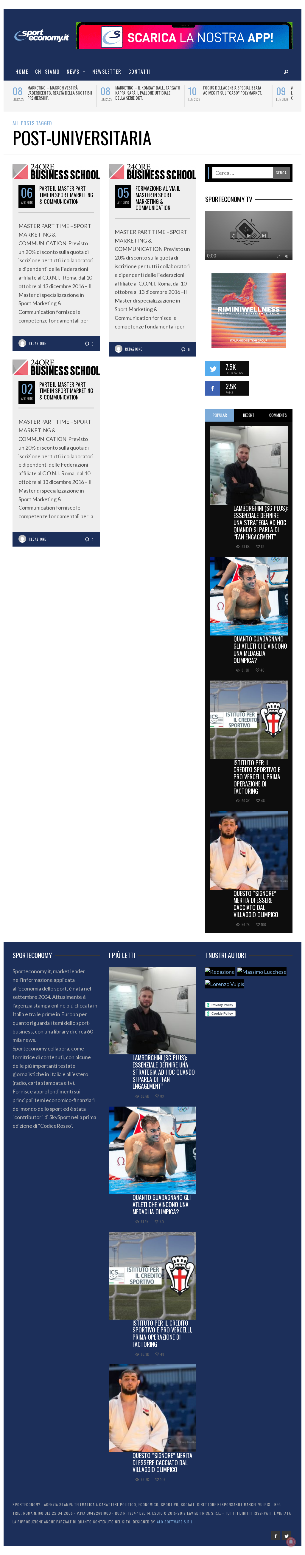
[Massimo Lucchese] (262, 971)
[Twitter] (286, 1535)
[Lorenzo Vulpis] (224, 983)
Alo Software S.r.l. (175, 1521)
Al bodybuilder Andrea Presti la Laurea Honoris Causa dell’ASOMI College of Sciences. (197, 92)
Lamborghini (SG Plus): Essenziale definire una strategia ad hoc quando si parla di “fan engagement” (261, 522)
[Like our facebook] (212, 388)
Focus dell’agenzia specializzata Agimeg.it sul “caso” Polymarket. (109, 90)
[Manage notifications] (291, 1542)
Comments (278, 415)
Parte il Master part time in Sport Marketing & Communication (66, 194)
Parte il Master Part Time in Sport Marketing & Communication (66, 390)
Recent (248, 415)
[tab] (219, 415)
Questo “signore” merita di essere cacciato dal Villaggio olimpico (256, 904)
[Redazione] (220, 971)
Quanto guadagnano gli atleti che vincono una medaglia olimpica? (260, 649)
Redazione (37, 343)
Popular (220, 415)
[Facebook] (275, 1535)
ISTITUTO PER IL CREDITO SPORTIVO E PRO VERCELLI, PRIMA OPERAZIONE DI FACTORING (257, 776)
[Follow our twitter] (212, 368)
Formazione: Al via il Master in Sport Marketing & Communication (158, 198)
